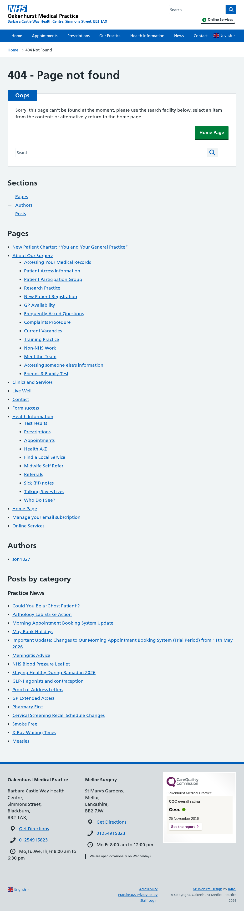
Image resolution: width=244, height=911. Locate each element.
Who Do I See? (39, 500)
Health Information (147, 35)
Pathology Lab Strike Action (42, 614)
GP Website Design (207, 889)
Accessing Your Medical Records (57, 262)
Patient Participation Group (53, 279)
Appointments (44, 35)
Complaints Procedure (47, 322)
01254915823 (33, 840)
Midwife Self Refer (43, 466)
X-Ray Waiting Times (34, 732)
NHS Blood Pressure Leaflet (41, 664)
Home (16, 35)
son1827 (21, 559)
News (179, 35)
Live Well (21, 391)
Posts (20, 213)
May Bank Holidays (32, 631)
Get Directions (34, 828)
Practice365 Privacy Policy (138, 895)
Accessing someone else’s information (63, 365)
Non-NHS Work (40, 348)
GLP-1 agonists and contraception (48, 681)
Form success (25, 408)
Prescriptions (78, 35)
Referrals (33, 474)
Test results (35, 423)
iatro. (232, 889)
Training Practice (41, 339)
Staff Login (149, 900)
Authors (23, 205)
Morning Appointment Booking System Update (62, 623)
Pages (21, 196)
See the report (183, 827)
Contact (201, 35)
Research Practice (42, 288)
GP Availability (39, 305)
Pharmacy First (27, 707)
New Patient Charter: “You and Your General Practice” (70, 247)
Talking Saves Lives (44, 491)
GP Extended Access (33, 698)
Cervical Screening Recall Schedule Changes (58, 715)
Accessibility (148, 889)
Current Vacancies (43, 331)
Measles (20, 741)
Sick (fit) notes (39, 483)
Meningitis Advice (31, 655)
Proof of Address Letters (37, 689)
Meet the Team (40, 356)
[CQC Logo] (182, 786)
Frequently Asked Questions (54, 313)
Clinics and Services (32, 382)
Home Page (211, 132)
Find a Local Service (44, 457)
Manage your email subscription (46, 517)
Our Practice (110, 35)
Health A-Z (35, 449)
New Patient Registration (50, 296)
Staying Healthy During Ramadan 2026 (54, 672)
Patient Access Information (52, 271)
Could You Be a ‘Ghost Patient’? (46, 606)
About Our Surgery (32, 255)
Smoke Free (24, 724)
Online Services (28, 526)
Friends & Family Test (46, 373)
